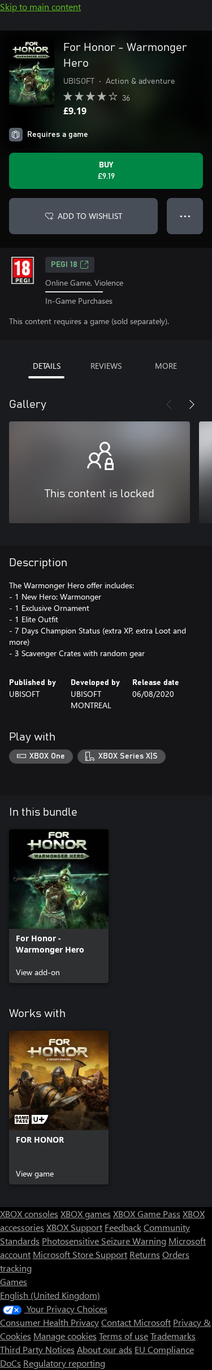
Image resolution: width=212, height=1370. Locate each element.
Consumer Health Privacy (49, 1322)
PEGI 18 (64, 265)
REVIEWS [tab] (106, 365)
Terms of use (123, 1336)
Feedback (123, 1227)
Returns (144, 1254)
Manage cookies (65, 1336)
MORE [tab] (166, 365)
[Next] (191, 404)
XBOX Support (74, 1227)
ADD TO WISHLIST (90, 215)
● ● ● (185, 216)
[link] (59, 906)
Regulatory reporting (64, 1363)
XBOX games (85, 1214)
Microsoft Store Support (80, 1254)
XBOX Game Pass (146, 1214)
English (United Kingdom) (50, 1295)
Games (13, 1281)
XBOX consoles (29, 1214)
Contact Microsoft (136, 1322)
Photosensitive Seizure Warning (104, 1241)
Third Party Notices (37, 1349)
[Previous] (169, 404)
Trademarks (173, 1336)
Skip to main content (40, 6)
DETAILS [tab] (46, 365)
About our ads (104, 1349)
